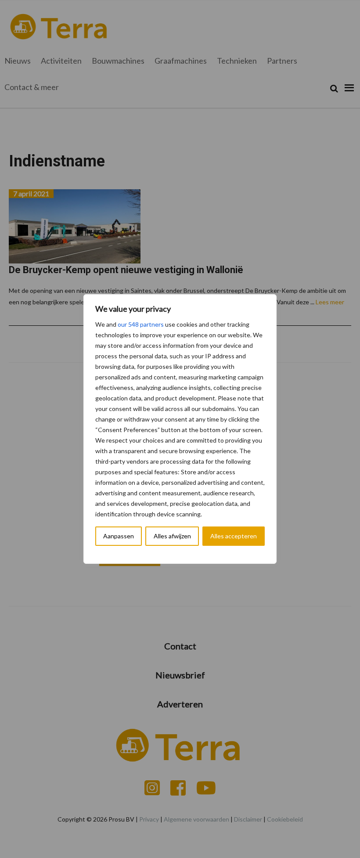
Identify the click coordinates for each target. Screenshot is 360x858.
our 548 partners (141, 324)
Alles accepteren (233, 536)
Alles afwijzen (172, 536)
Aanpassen (118, 536)
